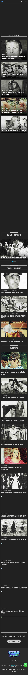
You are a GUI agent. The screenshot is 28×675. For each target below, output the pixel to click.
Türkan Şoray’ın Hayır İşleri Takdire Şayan (12, 75)
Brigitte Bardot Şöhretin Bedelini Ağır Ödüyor (12, 612)
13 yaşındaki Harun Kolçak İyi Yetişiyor (12, 397)
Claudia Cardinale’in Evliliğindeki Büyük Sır (14, 588)
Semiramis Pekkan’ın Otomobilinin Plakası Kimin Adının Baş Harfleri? (12, 111)
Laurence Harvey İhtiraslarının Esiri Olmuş (13, 516)
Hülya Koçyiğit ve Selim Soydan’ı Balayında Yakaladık (13, 563)
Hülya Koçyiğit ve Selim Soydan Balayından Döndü (13, 317)
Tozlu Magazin (5, 54)
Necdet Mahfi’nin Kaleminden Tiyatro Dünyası (14, 492)
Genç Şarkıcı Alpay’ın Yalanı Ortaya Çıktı (12, 341)
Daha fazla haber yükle (14, 641)
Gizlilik (18, 669)
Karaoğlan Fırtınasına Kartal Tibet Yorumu (13, 539)
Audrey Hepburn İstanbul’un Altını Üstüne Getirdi (13, 373)
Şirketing (13, 665)
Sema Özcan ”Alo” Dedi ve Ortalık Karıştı (14, 130)
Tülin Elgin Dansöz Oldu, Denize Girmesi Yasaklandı (13, 93)
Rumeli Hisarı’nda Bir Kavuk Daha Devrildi (13, 258)
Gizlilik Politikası (11, 669)
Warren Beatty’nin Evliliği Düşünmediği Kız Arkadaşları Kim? (13, 57)
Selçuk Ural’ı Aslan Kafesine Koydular (12, 444)
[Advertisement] (14, 17)
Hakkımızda (4, 669)
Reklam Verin (23, 669)
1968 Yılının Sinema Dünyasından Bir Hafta (13, 636)
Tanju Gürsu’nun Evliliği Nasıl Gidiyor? (12, 421)
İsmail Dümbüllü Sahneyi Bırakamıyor (12, 292)
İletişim (14, 671)
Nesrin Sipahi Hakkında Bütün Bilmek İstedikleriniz (11, 468)
